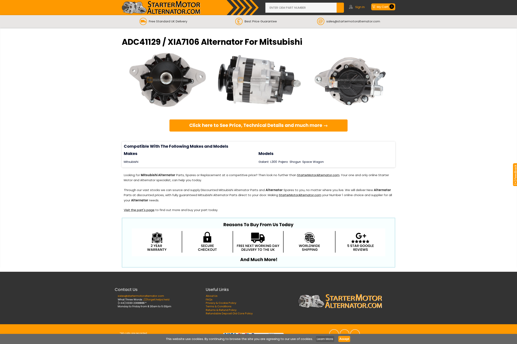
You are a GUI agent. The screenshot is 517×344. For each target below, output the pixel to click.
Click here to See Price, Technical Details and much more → (258, 125)
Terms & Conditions (218, 306)
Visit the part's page (139, 210)
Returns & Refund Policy (221, 310)
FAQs (209, 299)
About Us (212, 296)
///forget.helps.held (156, 299)
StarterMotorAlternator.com (318, 175)
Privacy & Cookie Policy (221, 303)
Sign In (360, 7)
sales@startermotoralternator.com (141, 296)
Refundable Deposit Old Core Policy (229, 313)
